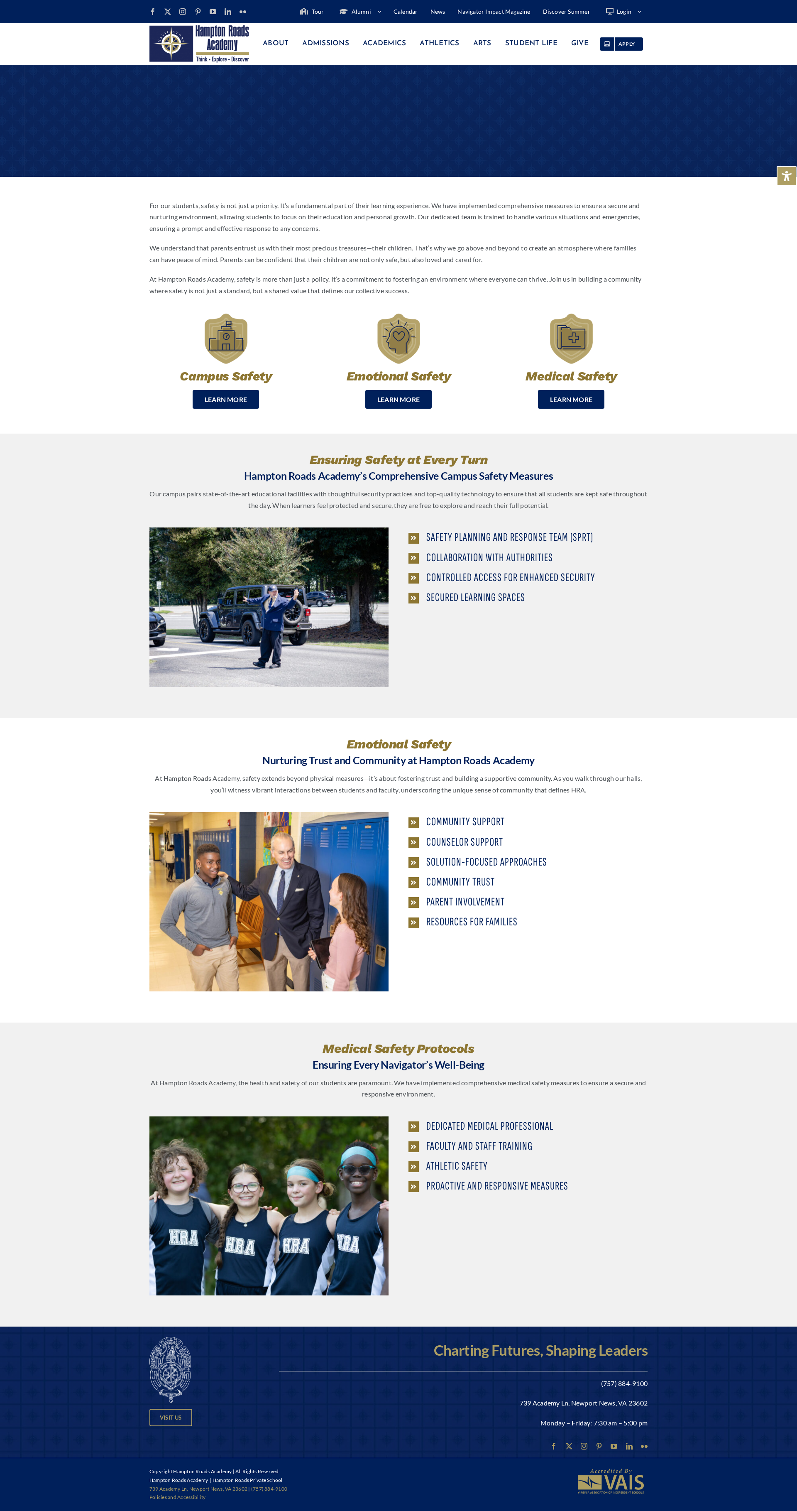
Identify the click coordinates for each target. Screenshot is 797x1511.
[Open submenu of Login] (643, 11)
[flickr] (243, 11)
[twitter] (167, 11)
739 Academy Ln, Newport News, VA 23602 (584, 1403)
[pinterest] (198, 11)
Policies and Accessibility (177, 1497)
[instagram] (182, 11)
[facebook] (152, 11)
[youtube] (213, 11)
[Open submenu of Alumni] (382, 11)
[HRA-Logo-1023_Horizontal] (199, 28)
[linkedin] (228, 11)
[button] (528, 537)
